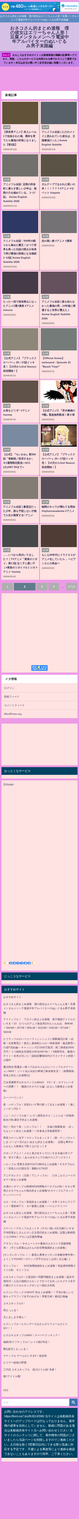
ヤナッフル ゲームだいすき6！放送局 (25, 1355)
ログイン (9, 688)
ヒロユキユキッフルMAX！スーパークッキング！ (31, 1335)
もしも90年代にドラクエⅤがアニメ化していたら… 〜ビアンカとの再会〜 (59, 559)
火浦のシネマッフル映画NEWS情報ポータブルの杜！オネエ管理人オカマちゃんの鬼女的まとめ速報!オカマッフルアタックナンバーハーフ (39, 1190)
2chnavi (8, 784)
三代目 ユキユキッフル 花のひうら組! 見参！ (30, 1369)
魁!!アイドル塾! (12, 1376)
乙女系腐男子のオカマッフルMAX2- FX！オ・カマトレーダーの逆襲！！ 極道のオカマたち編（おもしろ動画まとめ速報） (38, 1086)
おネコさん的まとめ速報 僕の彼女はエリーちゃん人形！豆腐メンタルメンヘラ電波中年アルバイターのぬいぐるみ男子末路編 (39, 1008)
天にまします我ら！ (14, 1317)
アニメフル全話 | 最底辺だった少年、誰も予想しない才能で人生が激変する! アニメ (20, 510)
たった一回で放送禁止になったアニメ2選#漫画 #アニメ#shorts (20, 305)
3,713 (71, 586)
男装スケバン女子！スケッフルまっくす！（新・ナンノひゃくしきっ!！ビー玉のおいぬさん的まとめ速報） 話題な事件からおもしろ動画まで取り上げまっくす (39, 1141)
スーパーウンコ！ (13, 1097)
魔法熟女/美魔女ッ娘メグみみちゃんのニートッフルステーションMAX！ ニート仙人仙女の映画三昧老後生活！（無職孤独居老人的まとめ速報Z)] (38, 1071)
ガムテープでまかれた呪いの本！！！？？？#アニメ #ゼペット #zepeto (58, 188)
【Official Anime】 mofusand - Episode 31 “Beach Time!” (56, 362)
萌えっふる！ (11, 1310)
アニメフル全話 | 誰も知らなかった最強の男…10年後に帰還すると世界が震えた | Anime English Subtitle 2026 (59, 310)
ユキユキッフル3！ (14, 1303)
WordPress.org (12, 714)
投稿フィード (11, 696)
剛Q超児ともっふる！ (15, 1349)
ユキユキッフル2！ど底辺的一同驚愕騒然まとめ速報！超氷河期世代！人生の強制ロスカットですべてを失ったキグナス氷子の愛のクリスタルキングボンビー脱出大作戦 (39, 1281)
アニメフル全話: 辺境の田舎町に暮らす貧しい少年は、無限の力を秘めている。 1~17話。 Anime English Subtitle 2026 (20, 192)
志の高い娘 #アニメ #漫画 (57, 240)
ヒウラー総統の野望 (14, 1362)
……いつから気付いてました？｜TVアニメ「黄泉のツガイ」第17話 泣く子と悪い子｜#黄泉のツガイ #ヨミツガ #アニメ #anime (20, 563)
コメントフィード (14, 705)
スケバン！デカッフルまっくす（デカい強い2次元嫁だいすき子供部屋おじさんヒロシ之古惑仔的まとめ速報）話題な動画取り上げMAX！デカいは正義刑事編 (39, 1232)
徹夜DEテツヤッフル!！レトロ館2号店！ (26, 1342)
